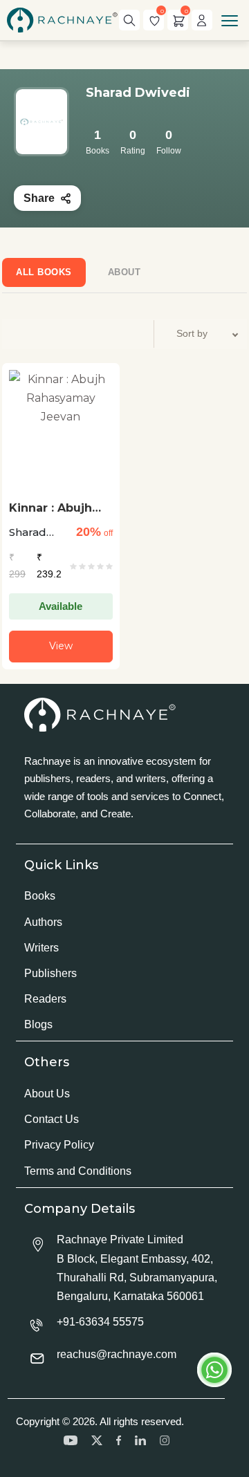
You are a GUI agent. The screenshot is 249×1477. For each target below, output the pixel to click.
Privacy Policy (59, 1145)
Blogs (38, 1024)
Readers (45, 999)
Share (39, 198)
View (61, 646)
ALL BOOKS (44, 272)
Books (39, 896)
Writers (41, 948)
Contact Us (51, 1119)
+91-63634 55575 (100, 1322)
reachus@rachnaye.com (116, 1354)
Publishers (50, 973)
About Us (47, 1093)
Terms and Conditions (77, 1171)
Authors (43, 922)
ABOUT (124, 272)
